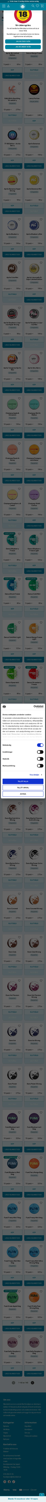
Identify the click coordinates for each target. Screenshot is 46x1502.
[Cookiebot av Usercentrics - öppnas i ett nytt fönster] (33, 706)
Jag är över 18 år (23, 41)
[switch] (40, 752)
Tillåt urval (23, 788)
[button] (3, 6)
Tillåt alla (23, 781)
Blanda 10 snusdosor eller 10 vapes (23, 1499)
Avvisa (23, 794)
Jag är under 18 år (23, 47)
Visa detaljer (34, 775)
